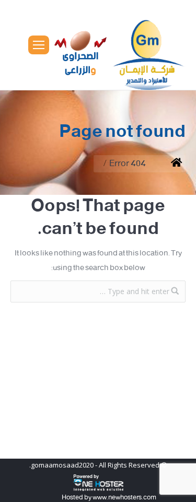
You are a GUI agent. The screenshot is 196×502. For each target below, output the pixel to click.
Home (168, 164)
